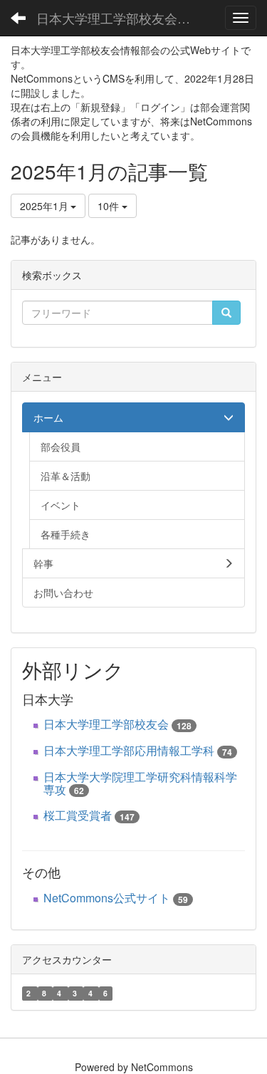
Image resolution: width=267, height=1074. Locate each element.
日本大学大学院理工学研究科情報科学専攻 (140, 783)
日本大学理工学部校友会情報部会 (124, 18)
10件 (110, 206)
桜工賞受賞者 (77, 815)
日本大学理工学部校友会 (106, 724)
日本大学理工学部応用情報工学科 (128, 750)
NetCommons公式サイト (106, 898)
